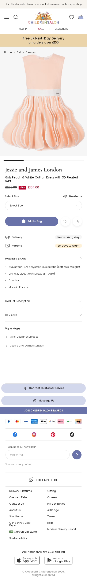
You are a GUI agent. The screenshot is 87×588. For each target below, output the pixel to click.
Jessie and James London (33, 169)
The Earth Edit (47, 480)
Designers (61, 29)
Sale (41, 29)
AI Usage (53, 510)
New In (23, 29)
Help (50, 523)
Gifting (51, 491)
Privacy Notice (56, 503)
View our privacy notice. (18, 464)
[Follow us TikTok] (72, 436)
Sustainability (18, 538)
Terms (51, 516)
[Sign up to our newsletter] (77, 454)
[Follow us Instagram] (34, 436)
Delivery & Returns (20, 491)
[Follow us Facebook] (15, 436)
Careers (52, 497)
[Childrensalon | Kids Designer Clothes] (43, 16)
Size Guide (16, 516)
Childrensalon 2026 (51, 571)
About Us (15, 510)
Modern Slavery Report (61, 529)
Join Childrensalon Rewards (43, 410)
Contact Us (16, 503)
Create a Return (19, 497)
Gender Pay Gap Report (19, 524)
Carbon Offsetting (23, 531)
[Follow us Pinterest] (53, 436)
